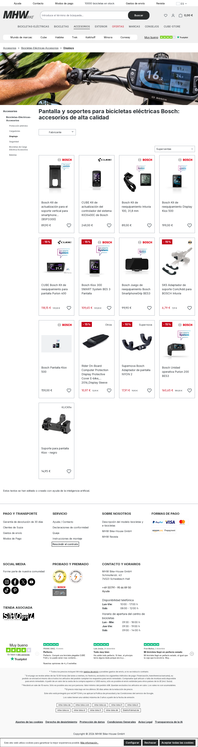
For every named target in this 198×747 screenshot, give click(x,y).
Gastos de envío (135, 3)
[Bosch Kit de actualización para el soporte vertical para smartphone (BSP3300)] (56, 178)
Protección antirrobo (18, 126)
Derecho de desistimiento (61, 721)
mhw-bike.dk (112, 710)
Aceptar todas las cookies (177, 742)
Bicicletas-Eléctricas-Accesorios (18, 119)
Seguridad (14, 141)
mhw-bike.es (100, 705)
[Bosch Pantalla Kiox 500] (56, 343)
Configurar (132, 742)
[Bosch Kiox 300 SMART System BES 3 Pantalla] (97, 261)
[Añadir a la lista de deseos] (68, 225)
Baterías (13, 155)
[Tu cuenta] (173, 15)
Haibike (59, 37)
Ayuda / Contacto (63, 521)
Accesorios (10, 111)
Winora (108, 37)
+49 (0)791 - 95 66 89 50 (116, 587)
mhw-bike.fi (95, 710)
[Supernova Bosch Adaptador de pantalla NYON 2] (137, 342)
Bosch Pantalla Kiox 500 (54, 369)
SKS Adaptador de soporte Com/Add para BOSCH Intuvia (177, 286)
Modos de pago (64, 3)
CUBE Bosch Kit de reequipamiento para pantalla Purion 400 (54, 286)
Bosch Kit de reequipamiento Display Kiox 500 (177, 204)
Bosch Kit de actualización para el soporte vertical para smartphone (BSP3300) (54, 204)
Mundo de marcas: (21, 37)
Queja (56, 533)
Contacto (38, 3)
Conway (125, 37)
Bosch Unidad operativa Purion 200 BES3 (175, 369)
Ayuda (17, 3)
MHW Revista (110, 536)
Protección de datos (92, 721)
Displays (13, 136)
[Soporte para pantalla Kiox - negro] (56, 424)
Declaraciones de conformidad (70, 527)
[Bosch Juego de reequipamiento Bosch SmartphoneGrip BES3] (137, 261)
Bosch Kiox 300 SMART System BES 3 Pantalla (96, 286)
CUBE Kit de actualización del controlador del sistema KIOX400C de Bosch (97, 204)
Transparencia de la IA (169, 721)
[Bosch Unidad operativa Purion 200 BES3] (177, 343)
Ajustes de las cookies (29, 721)
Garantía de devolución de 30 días (23, 521)
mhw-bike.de (64, 705)
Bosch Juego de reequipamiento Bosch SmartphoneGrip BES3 (136, 286)
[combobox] (87, 15)
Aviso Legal (145, 721)
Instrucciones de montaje (67, 538)
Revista (160, 3)
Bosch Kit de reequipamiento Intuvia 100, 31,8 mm (136, 204)
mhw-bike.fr (116, 705)
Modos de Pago (12, 538)
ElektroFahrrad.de (131, 710)
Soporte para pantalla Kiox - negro (55, 450)
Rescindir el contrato (65, 544)
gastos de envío (91, 672)
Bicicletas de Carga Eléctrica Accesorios (18, 148)
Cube (44, 37)
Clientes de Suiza (13, 527)
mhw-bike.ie (63, 710)
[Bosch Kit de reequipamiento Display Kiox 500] (177, 178)
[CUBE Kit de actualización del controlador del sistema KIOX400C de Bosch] (97, 178)
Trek (74, 37)
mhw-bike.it (132, 705)
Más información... (89, 742)
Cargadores (14, 131)
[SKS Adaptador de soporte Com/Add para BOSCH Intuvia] (177, 261)
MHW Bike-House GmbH (117, 531)
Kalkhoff (90, 37)
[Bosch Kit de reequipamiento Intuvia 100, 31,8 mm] (137, 178)
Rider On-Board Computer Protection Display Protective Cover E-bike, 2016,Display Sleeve (95, 367)
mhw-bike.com (82, 705)
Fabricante (55, 132)
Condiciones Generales (121, 721)
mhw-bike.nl (79, 710)
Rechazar (150, 742)
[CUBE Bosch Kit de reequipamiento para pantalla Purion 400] (56, 261)
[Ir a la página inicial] (18, 14)
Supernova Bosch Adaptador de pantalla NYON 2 (136, 367)
